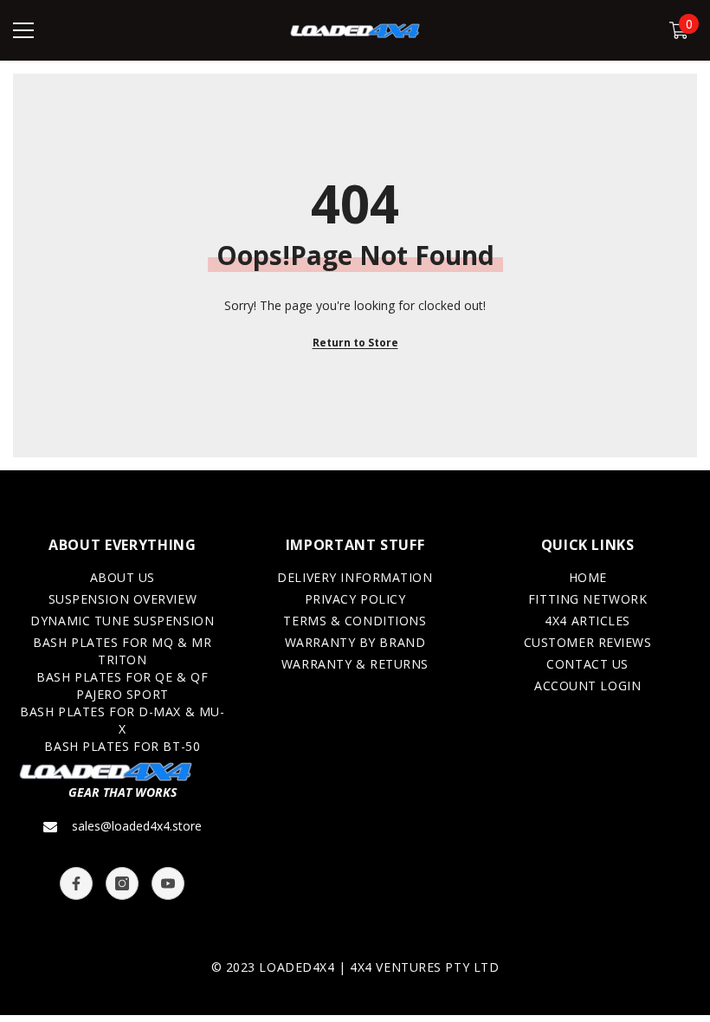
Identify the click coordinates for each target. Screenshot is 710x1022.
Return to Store (355, 342)
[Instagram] (122, 883)
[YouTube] (168, 883)
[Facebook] (76, 883)
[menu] (23, 30)
